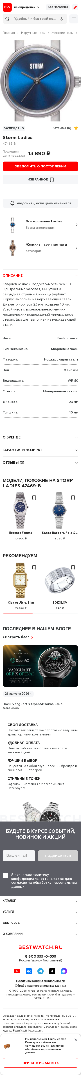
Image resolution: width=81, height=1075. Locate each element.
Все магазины (58, 7)
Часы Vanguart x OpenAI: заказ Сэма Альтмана (33, 706)
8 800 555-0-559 (40, 957)
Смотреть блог (16, 637)
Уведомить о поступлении (40, 166)
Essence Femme (20, 533)
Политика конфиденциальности (40, 981)
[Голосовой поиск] (61, 19)
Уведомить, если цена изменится (43, 203)
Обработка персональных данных (40, 985)
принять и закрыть (40, 1063)
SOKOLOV (59, 602)
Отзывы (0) (62, 128)
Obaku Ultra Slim (21, 602)
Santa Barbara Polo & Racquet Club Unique (60, 533)
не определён (25, 7)
